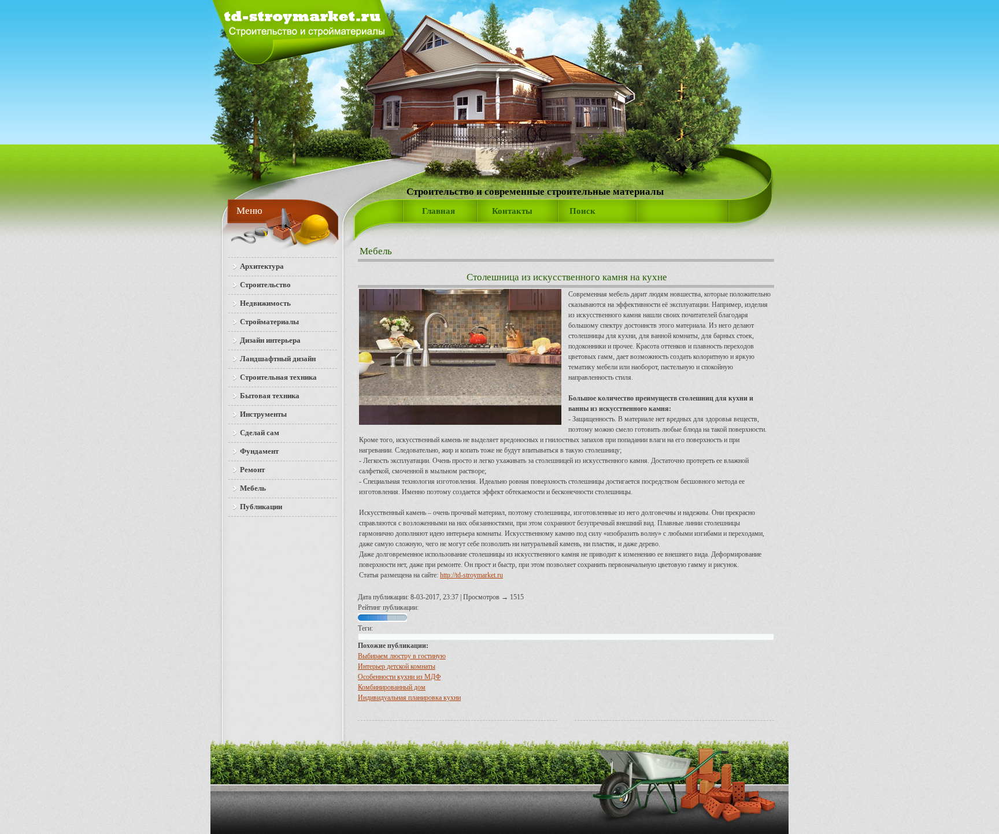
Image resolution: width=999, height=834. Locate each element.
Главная (438, 211)
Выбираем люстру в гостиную (402, 656)
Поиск (582, 211)
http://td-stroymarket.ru (471, 575)
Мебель (376, 251)
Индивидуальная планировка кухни (409, 698)
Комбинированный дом (392, 687)
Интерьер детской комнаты (396, 666)
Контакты (512, 211)
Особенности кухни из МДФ (399, 677)
